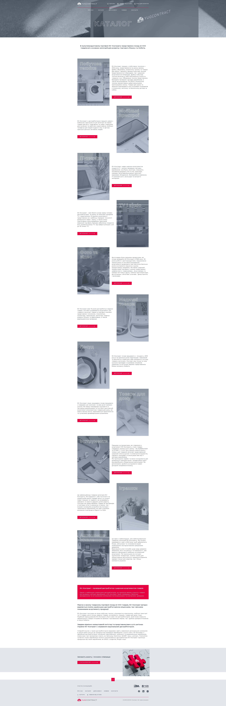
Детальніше (118, 97)
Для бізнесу (113, 10)
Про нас (91, 10)
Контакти (134, 10)
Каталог (101, 10)
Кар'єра (82, 694)
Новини (124, 10)
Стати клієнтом (85, 662)
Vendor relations (95, 694)
